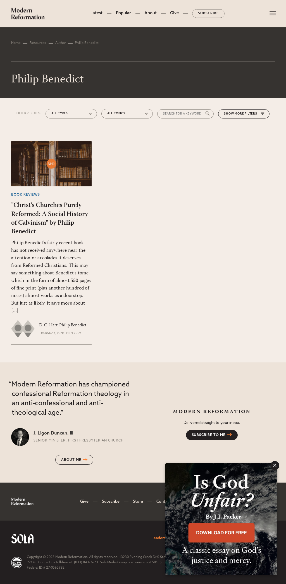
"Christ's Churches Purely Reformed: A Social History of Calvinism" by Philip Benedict (49, 218)
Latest (96, 13)
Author (60, 43)
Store (138, 502)
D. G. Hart (48, 325)
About (150, 13)
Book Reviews (25, 194)
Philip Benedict (72, 325)
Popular (123, 13)
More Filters (246, 113)
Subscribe (208, 13)
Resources (38, 43)
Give (174, 13)
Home (16, 43)
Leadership (161, 538)
